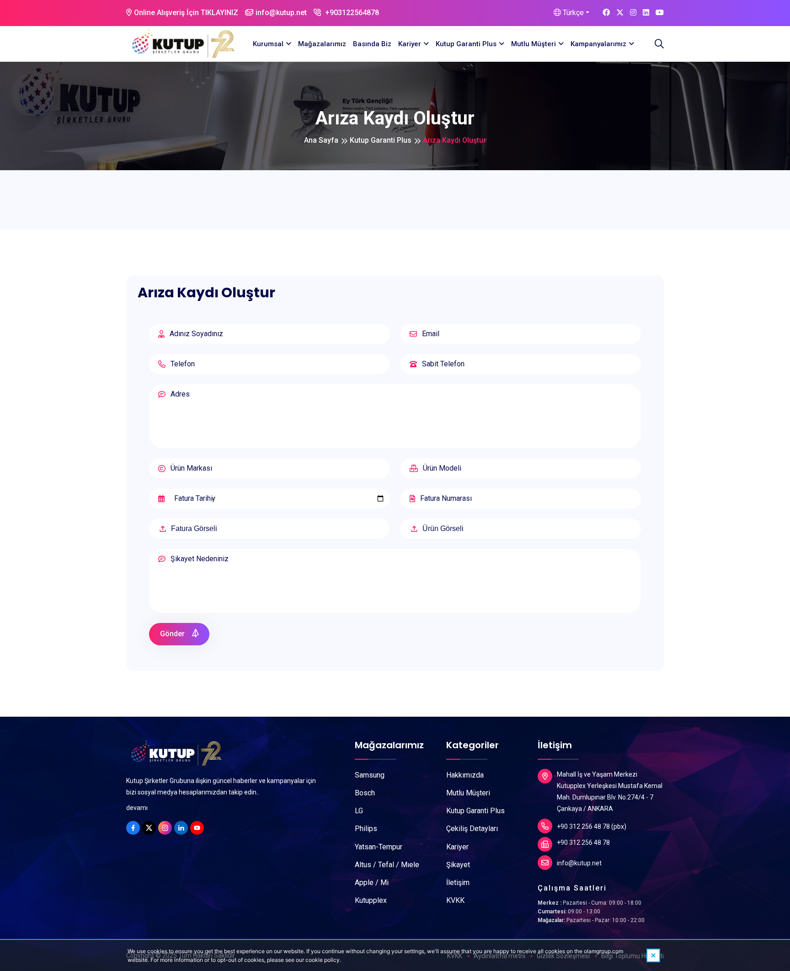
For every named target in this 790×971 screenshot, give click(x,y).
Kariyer (409, 44)
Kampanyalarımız (598, 44)
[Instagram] (165, 828)
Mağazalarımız (322, 44)
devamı (137, 807)
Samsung (369, 775)
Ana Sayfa (321, 140)
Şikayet (458, 864)
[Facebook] (133, 828)
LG (359, 810)
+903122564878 (351, 12)
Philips (366, 828)
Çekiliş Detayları (472, 828)
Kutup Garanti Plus (466, 44)
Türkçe (572, 12)
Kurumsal (268, 44)
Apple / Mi (372, 882)
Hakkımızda (465, 775)
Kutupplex (371, 900)
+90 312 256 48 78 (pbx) (591, 826)
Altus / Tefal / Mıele (387, 864)
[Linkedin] (181, 828)
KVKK (455, 900)
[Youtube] (197, 828)
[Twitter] (149, 828)
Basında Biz (372, 44)
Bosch (365, 793)
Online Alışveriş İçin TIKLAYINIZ (186, 12)
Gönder (173, 633)
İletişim (458, 882)
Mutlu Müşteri (533, 44)
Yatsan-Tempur (378, 846)
